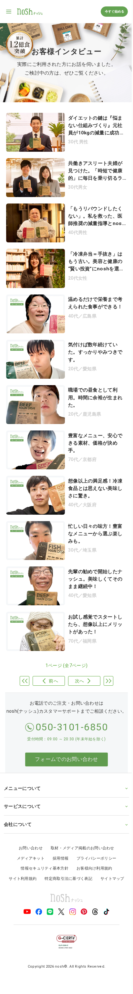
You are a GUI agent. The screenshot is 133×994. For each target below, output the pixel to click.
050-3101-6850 (72, 727)
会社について (18, 812)
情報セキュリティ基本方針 (42, 856)
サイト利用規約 (20, 866)
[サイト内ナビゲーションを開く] (9, 11)
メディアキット (28, 846)
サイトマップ (110, 866)
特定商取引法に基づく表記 (66, 866)
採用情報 (58, 846)
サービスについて (22, 794)
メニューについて (22, 776)
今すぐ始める (114, 11)
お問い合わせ (28, 836)
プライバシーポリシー (94, 846)
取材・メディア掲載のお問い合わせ (80, 836)
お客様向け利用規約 (92, 856)
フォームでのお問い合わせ (66, 759)
